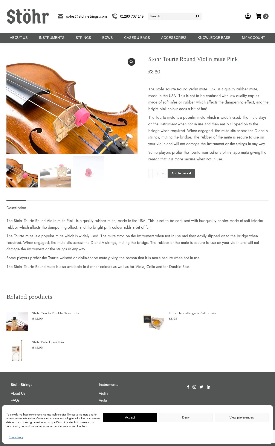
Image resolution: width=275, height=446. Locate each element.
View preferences (241, 417)
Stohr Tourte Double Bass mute (55, 313)
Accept (130, 417)
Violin (103, 393)
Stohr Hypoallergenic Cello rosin (192, 313)
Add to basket (181, 173)
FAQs (15, 400)
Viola (103, 400)
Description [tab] (16, 208)
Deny (186, 417)
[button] (131, 62)
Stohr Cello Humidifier (48, 342)
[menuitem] (18, 38)
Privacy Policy (16, 437)
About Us (18, 393)
